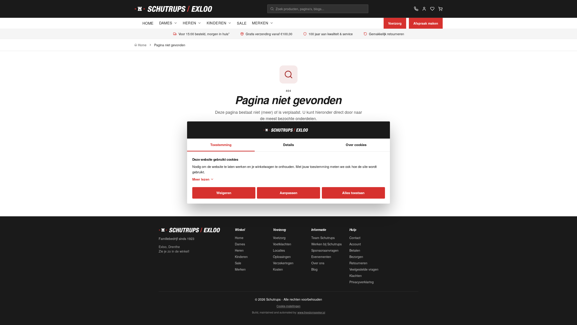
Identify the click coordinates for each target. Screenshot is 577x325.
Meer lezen (200, 179)
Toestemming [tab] (220, 144)
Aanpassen (288, 192)
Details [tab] (288, 144)
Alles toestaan (353, 192)
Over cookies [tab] (356, 144)
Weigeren (223, 192)
